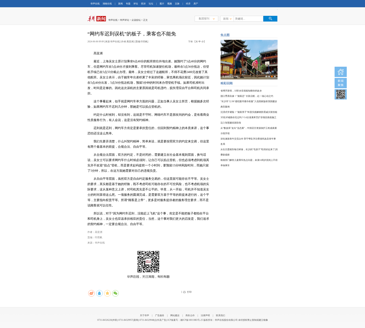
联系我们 (220, 315)
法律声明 (205, 315)
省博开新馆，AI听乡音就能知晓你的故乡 (241, 90)
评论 (135, 3)
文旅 (177, 3)
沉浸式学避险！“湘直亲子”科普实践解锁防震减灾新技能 (249, 112)
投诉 (143, 3)
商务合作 (190, 315)
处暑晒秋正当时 (230, 76)
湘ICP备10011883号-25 (191, 320)
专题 (128, 3)
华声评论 (124, 20)
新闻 (120, 3)
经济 (188, 3)
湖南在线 (107, 3)
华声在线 (95, 3)
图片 (162, 3)
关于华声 (144, 315)
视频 (169, 3)
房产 (196, 3)
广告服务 (159, 315)
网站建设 (174, 315)
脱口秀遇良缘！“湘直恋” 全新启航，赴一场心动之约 (247, 96)
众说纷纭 (136, 20)
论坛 (151, 3)
